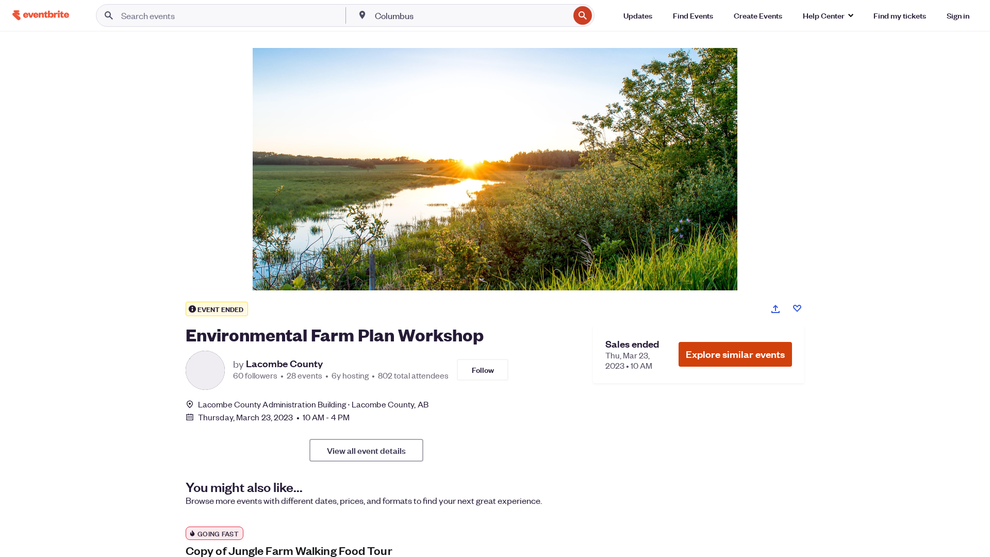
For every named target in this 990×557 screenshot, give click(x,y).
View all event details (366, 450)
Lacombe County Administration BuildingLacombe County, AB (313, 404)
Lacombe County (284, 363)
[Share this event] (775, 309)
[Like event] (797, 308)
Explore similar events (735, 354)
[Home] (40, 15)
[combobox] (471, 15)
